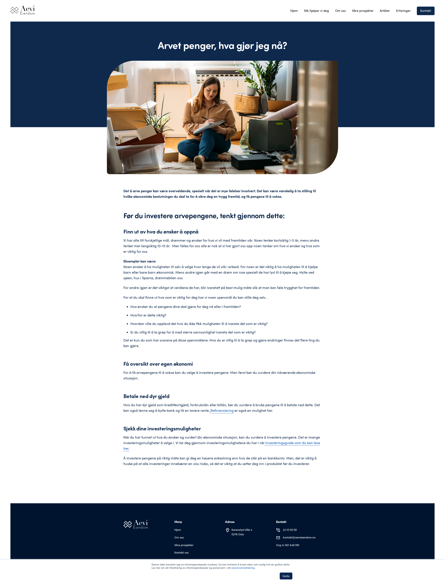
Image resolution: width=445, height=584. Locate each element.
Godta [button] (286, 576)
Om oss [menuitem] (340, 11)
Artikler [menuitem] (385, 11)
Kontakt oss (181, 552)
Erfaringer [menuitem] (403, 11)
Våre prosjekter (183, 545)
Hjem (177, 529)
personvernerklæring (243, 567)
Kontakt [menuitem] (425, 11)
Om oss (179, 537)
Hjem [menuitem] (294, 11)
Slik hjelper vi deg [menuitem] (316, 11)
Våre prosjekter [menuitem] (363, 11)
